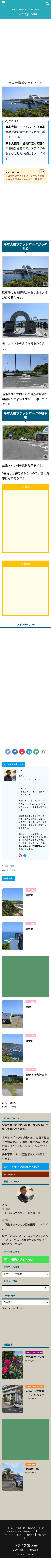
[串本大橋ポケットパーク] (29, 752)
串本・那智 (9, 866)
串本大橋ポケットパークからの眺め (26, 175)
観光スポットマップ (35, 1528)
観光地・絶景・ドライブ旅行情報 (25, 1550)
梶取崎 (30, 895)
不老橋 (13, 1106)
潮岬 (28, 1007)
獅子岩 (13, 1103)
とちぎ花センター (36, 1357)
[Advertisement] (25, 50)
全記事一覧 (20, 1528)
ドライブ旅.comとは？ (26, 1531)
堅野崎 (30, 929)
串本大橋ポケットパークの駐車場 (25, 179)
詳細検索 (10, 1531)
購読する (11, 1174)
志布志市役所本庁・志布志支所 (35, 1393)
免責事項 (30, 1534)
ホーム (10, 1528)
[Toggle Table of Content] (40, 171)
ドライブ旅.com (25, 14)
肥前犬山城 (32, 1469)
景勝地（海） (10, 870)
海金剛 (30, 1041)
